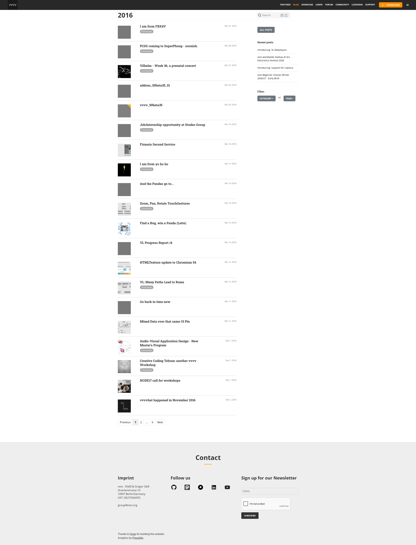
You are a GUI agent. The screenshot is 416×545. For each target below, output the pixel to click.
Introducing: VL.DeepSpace (272, 49)
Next (160, 422)
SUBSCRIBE (250, 515)
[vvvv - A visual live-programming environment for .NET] (13, 5)
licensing (357, 4)
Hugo (133, 534)
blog (296, 4)
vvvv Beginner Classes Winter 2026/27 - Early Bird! (273, 76)
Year (289, 98)
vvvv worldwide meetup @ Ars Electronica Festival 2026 (273, 58)
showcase (307, 4)
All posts (266, 29)
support (370, 4)
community (342, 4)
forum (329, 4)
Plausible (137, 538)
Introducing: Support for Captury (275, 67)
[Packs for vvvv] (407, 4)
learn (319, 4)
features (285, 4)
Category (266, 98)
